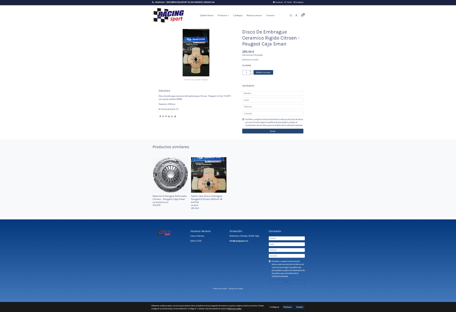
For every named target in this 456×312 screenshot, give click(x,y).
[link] (168, 15)
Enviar (273, 131)
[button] (223, 15)
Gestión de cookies (235, 289)
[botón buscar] (290, 15)
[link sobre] (169, 232)
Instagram (299, 2)
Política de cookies (220, 289)
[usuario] (296, 15)
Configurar (274, 307)
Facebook (279, 2)
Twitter (289, 2)
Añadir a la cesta (263, 72)
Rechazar (288, 307)
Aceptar (299, 307)
